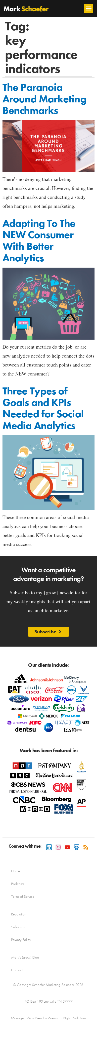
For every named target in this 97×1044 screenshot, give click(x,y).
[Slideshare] (76, 847)
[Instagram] (58, 847)
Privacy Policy (21, 939)
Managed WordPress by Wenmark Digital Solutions (48, 1018)
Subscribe (18, 926)
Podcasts (17, 883)
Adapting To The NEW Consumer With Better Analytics (39, 241)
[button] (89, 8)
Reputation (18, 914)
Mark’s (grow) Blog (25, 957)
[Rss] (86, 847)
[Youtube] (67, 847)
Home (15, 871)
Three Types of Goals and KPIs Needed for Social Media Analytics (43, 408)
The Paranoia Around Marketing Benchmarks (44, 98)
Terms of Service (22, 896)
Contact (17, 970)
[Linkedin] (49, 847)
